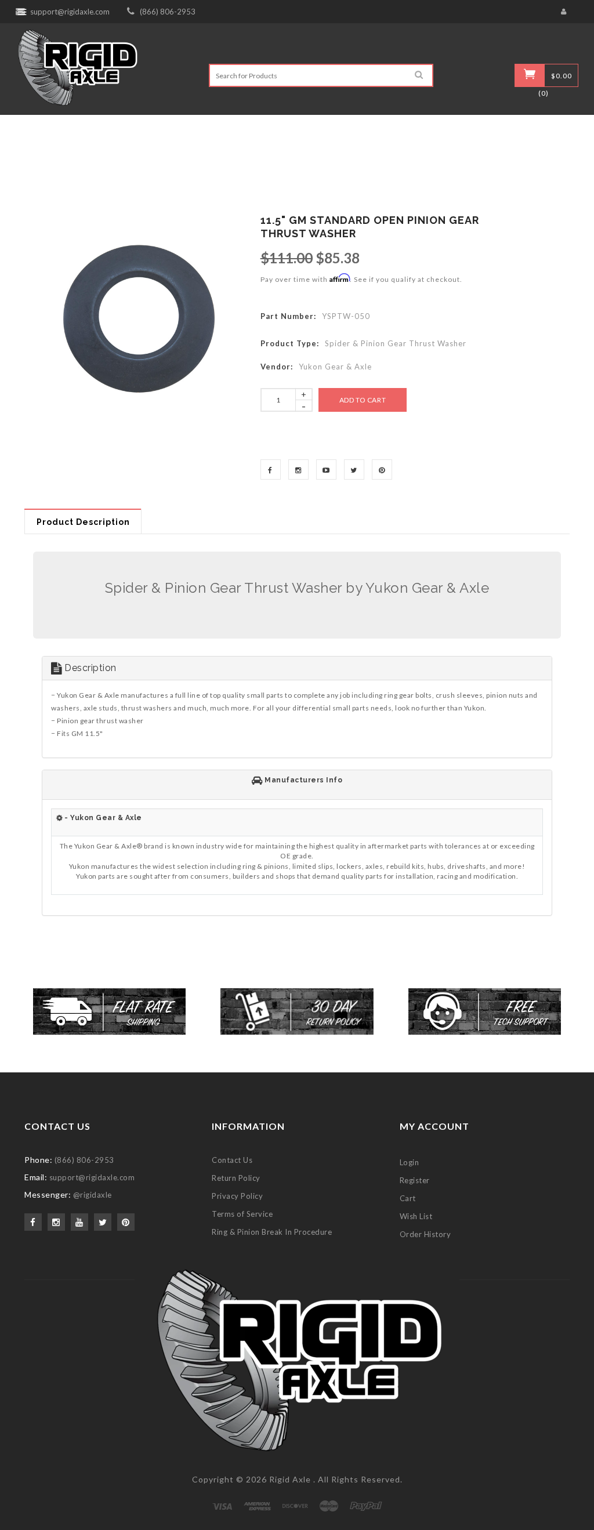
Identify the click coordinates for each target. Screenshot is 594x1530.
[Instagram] (298, 469)
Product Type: (289, 343)
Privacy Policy (237, 1196)
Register (415, 1180)
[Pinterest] (382, 469)
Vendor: (276, 366)
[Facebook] (270, 469)
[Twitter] (354, 469)
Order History (425, 1234)
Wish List (416, 1216)
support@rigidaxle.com (70, 11)
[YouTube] (326, 469)
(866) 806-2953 (167, 11)
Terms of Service (242, 1214)
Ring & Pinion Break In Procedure (272, 1232)
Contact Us (232, 1160)
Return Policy (236, 1178)
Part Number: (288, 316)
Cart (408, 1198)
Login (409, 1162)
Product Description (83, 522)
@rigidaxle (92, 1194)
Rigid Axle (290, 1479)
